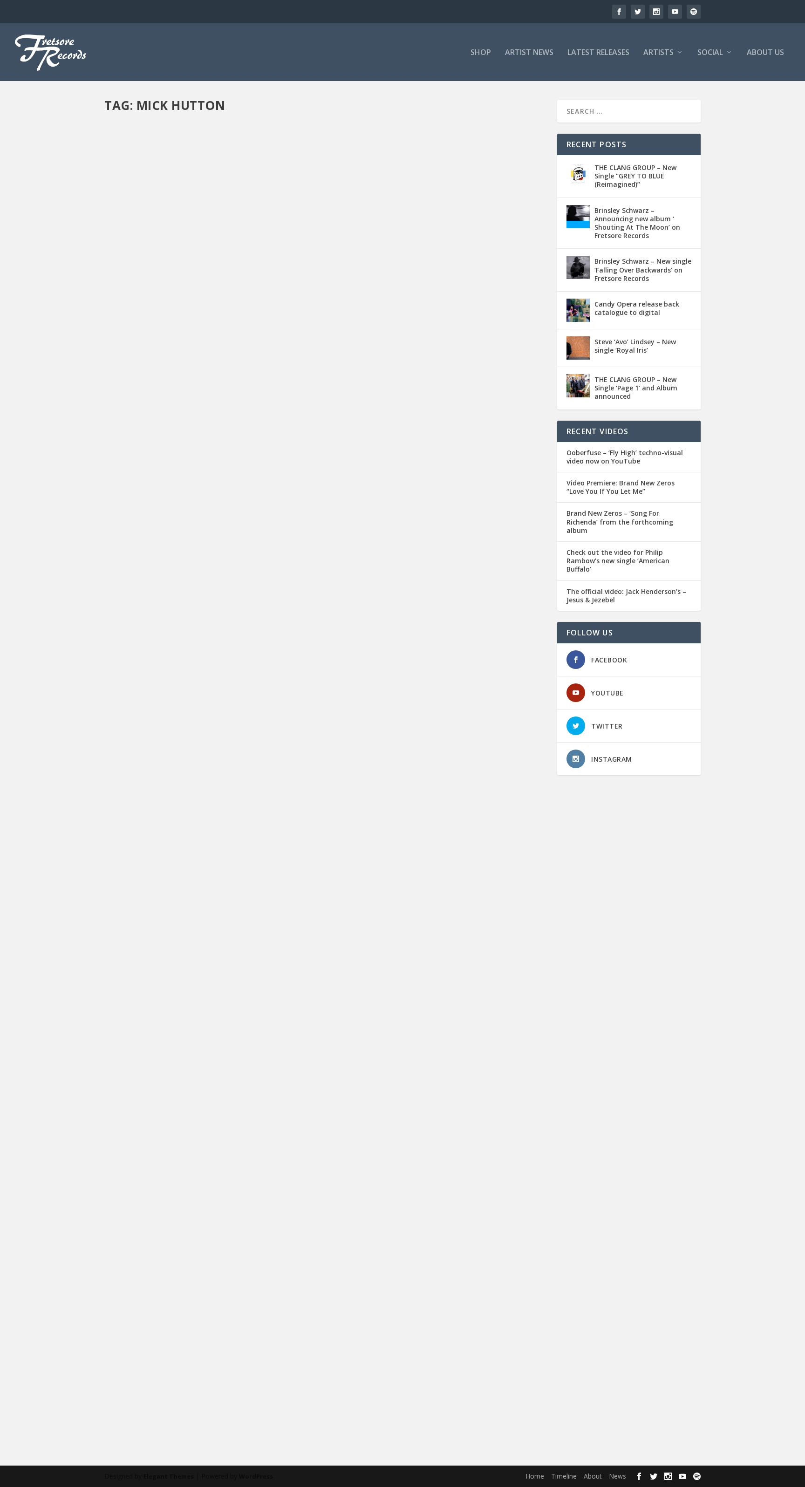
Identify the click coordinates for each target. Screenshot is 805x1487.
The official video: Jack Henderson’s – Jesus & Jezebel (626, 595)
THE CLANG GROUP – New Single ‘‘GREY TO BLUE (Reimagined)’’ (635, 176)
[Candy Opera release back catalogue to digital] (578, 310)
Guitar (451, 412)
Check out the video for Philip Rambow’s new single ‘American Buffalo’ (617, 560)
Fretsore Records (144, 412)
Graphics (356, 1380)
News (121, 422)
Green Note (306, 736)
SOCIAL (710, 52)
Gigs (434, 412)
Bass (295, 412)
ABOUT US (765, 52)
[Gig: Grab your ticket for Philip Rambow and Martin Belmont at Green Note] (315, 1218)
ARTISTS (658, 52)
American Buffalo (232, 412)
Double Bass (261, 1380)
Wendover (356, 1018)
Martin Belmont (390, 1380)
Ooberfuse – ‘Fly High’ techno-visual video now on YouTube (624, 457)
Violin (273, 422)
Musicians (509, 412)
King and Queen (277, 1018)
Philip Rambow (195, 422)
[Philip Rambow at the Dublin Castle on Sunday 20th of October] (325, 251)
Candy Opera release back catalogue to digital (636, 308)
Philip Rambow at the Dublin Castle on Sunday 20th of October (253, 397)
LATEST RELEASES (598, 52)
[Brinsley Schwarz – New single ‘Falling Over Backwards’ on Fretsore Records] (578, 267)
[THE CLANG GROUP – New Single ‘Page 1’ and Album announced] (578, 385)
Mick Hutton (477, 412)
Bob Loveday (322, 412)
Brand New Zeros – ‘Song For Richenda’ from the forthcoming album (619, 521)
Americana (272, 412)
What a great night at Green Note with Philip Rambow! (234, 721)
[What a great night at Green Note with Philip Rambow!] (287, 598)
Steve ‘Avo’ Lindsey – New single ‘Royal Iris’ (635, 346)
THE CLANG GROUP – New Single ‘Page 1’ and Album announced (635, 388)
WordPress (256, 1476)
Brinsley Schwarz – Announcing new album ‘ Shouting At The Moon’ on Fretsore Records (637, 223)
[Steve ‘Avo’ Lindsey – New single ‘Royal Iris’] (578, 348)
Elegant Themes (168, 1476)
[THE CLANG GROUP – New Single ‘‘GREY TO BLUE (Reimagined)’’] (578, 173)
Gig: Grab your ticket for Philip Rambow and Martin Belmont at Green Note (280, 1366)
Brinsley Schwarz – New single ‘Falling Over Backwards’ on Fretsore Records (642, 269)
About (593, 1476)
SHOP (481, 52)
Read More (138, 458)
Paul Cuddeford (152, 422)
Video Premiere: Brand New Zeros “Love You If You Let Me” (620, 487)
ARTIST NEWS (529, 52)
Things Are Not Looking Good (405, 736)
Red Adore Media (241, 422)
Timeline (564, 1476)
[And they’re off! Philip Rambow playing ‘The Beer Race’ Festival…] (260, 896)
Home (534, 1476)
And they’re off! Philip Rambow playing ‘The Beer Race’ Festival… (251, 1003)
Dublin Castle (359, 412)
